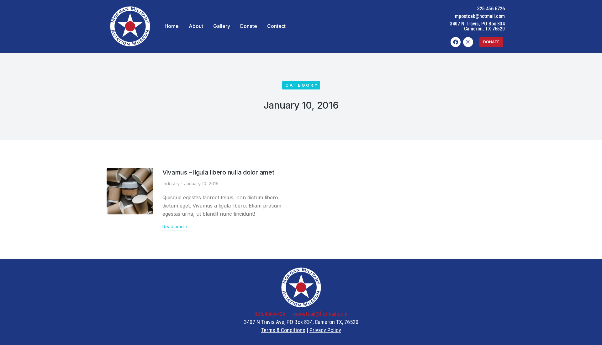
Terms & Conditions (283, 330)
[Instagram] (468, 42)
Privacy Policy (325, 330)
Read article (174, 226)
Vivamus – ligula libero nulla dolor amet (218, 172)
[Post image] (130, 191)
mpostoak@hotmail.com (480, 16)
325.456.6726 (491, 9)
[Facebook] (456, 42)
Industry (171, 183)
